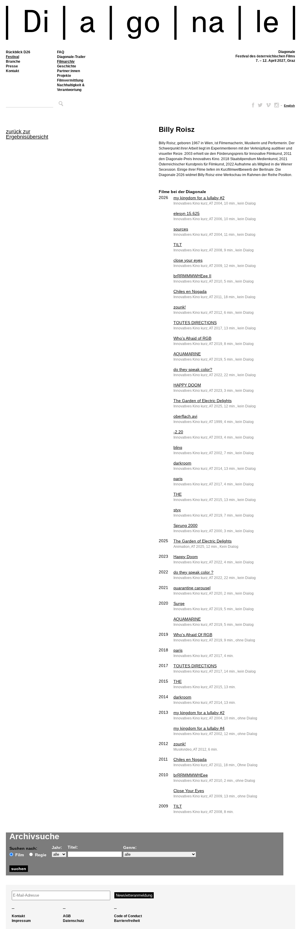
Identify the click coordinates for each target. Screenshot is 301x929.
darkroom (182, 463)
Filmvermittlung (70, 80)
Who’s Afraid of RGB (192, 338)
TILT (177, 244)
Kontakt (12, 71)
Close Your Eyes (188, 790)
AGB (67, 916)
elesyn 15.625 (186, 213)
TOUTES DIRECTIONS (195, 322)
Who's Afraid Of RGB (192, 634)
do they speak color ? (193, 572)
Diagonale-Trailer (71, 57)
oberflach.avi (185, 416)
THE (177, 494)
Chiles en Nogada (190, 291)
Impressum (21, 921)
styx (177, 509)
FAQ (60, 52)
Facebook (252, 105)
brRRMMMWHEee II (192, 275)
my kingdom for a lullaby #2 (199, 197)
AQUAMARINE (187, 353)
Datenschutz (73, 921)
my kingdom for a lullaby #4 (199, 728)
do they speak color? (192, 369)
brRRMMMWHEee (190, 775)
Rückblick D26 (18, 52)
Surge (179, 603)
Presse (12, 66)
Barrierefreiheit (127, 921)
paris (178, 478)
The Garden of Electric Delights (202, 400)
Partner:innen (68, 71)
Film (19, 854)
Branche (13, 61)
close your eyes (188, 260)
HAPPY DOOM (187, 385)
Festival (12, 57)
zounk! (179, 307)
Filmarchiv (66, 61)
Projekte (64, 76)
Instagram (276, 105)
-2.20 (178, 431)
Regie (40, 854)
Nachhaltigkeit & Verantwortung (71, 87)
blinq (177, 447)
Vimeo (268, 105)
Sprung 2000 (185, 525)
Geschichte (66, 66)
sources (180, 229)
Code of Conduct (128, 916)
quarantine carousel (191, 587)
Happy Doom (185, 556)
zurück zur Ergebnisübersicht (27, 134)
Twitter (260, 105)
